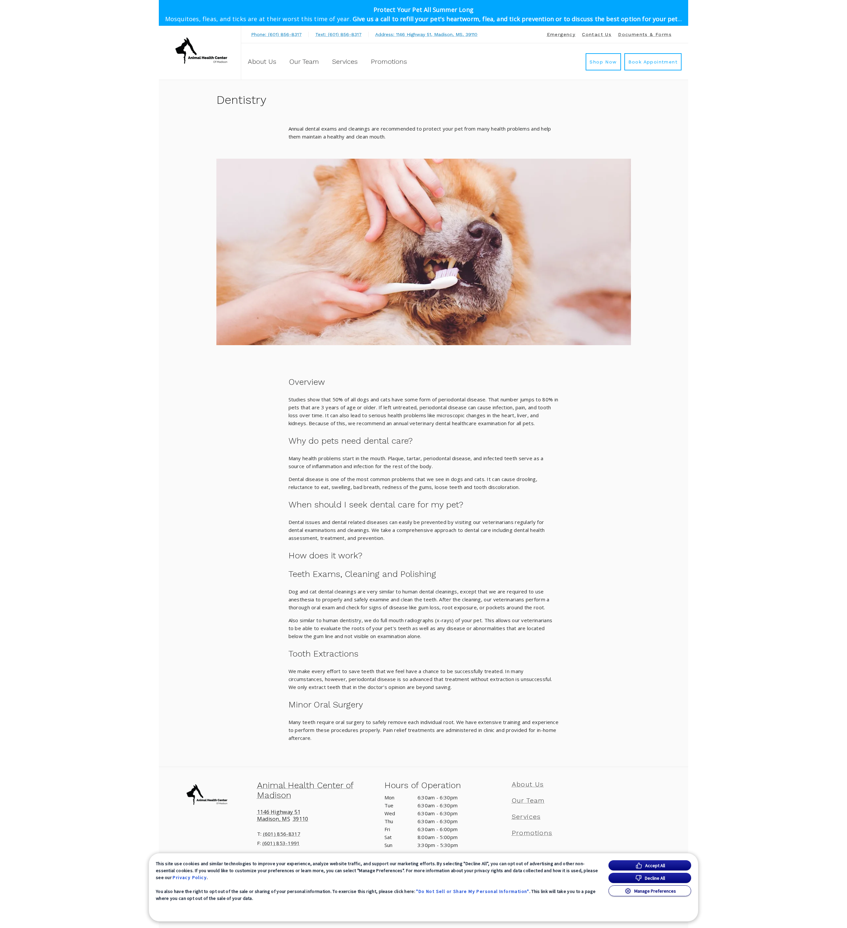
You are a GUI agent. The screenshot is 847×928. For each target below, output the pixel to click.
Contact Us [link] (596, 34)
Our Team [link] (304, 61)
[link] (201, 51)
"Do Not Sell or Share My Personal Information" (472, 891)
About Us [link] (262, 61)
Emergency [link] (561, 34)
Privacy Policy (190, 877)
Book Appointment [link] (653, 61)
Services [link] (345, 61)
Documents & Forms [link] (645, 34)
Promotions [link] (389, 61)
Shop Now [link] (603, 61)
